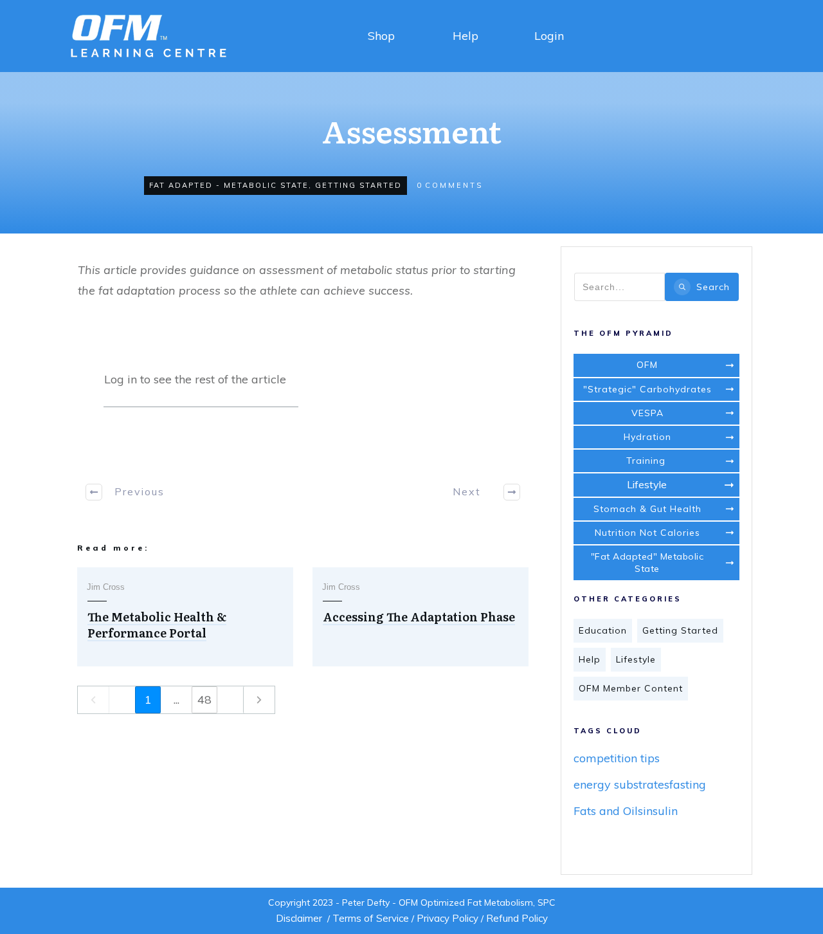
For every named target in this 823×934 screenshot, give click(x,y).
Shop (381, 35)
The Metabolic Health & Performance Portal (156, 624)
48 (204, 699)
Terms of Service (370, 918)
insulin (660, 810)
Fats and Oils (608, 810)
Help (465, 35)
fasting (687, 784)
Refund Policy (517, 918)
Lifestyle (636, 659)
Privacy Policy (447, 918)
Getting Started (358, 185)
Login (549, 35)
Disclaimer (299, 918)
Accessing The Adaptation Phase (419, 616)
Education (603, 630)
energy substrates (621, 784)
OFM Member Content (631, 688)
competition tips (617, 758)
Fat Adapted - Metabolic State (229, 185)
